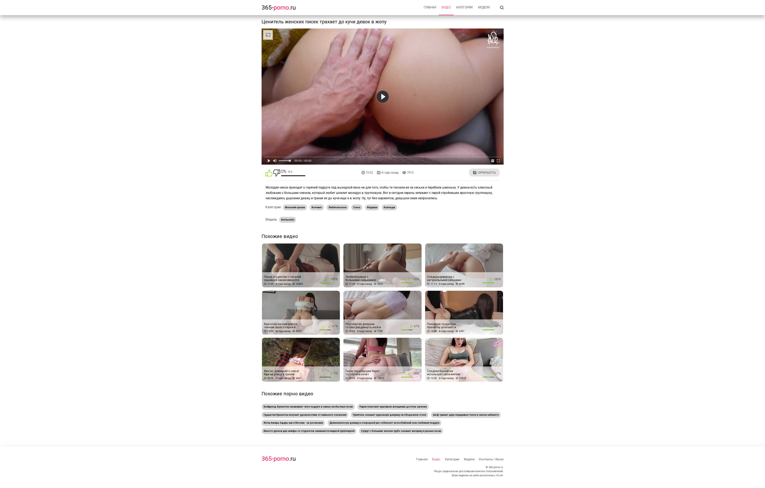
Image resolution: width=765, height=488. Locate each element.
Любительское (338, 207)
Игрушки (372, 207)
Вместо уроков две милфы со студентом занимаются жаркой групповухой (309, 431)
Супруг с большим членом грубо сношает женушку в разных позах (401, 431)
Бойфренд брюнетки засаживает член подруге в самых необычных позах (308, 406)
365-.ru (279, 7)
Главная (430, 7)
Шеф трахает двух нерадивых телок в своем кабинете (466, 414)
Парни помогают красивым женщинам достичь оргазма (393, 406)
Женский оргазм (295, 207)
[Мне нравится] (269, 172)
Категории (464, 7)
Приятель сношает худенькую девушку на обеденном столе (389, 414)
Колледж (389, 207)
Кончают (317, 207)
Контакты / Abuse (491, 459)
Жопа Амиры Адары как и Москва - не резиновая (293, 422)
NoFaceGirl (287, 219)
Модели (484, 7)
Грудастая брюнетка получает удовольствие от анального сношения (305, 414)
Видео (446, 7)
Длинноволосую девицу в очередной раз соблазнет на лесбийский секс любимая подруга (384, 422)
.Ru (279, 458)
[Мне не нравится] (276, 172)
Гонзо (356, 207)
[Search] (502, 8)
